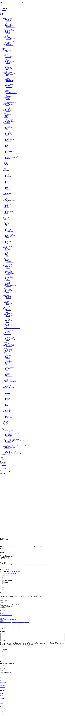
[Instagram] (3, 713)
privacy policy (9, 672)
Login (3, 11)
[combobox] (4, 4)
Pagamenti (1, 680)
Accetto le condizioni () (6, 672)
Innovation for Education (33, 645)
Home (3, 459)
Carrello (1, 14)
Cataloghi (1, 693)
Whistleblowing (2, 708)
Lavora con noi (2, 700)
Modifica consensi (11, 717)
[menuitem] (4, 427)
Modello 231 (2, 703)
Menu (1, 15)
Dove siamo (1, 695)
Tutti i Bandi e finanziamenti (8, 430)
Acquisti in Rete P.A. (3, 685)
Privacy (5, 717)
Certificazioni (2, 698)
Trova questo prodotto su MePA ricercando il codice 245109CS (10, 573)
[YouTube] (3, 715)
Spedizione (1, 677)
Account (1, 457)
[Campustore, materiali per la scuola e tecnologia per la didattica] (32, 2)
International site (2, 706)
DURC (1, 701)
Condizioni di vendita (3, 682)
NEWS (1, 613)
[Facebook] (3, 712)
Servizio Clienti (2, 675)
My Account (4, 10)
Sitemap (15, 717)
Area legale (1, 717)
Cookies (7, 717)
